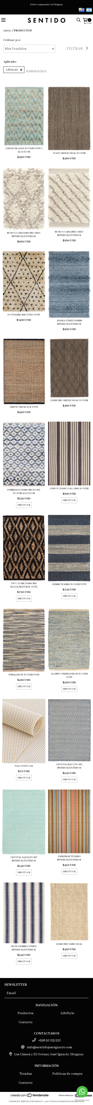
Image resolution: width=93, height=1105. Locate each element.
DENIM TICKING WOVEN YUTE (69, 584)
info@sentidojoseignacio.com (49, 1047)
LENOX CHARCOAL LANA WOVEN (69, 488)
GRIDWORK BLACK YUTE (24, 407)
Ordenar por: (12, 40)
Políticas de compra (67, 1074)
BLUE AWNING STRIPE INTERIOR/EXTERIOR (24, 948)
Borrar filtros (36, 71)
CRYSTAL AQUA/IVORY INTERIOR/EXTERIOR (23, 859)
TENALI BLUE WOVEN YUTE (24, 674)
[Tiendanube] (30, 1097)
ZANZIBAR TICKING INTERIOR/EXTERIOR (69, 858)
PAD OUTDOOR (24, 766)
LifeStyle (67, 1013)
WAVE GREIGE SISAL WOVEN (69, 153)
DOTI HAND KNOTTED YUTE (24, 314)
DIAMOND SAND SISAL (69, 944)
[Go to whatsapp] (82, 1091)
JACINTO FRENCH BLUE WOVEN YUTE (69, 675)
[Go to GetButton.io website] (82, 1100)
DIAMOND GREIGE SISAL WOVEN (69, 400)
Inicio (7, 31)
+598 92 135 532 (49, 1040)
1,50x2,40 (12, 70)
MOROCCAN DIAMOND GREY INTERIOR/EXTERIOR (24, 234)
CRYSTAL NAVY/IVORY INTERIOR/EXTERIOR (69, 766)
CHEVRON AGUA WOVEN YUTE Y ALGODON (24, 150)
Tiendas (25, 1074)
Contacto (26, 1022)
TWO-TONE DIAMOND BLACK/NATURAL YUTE (23, 585)
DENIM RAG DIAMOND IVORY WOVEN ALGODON (23, 491)
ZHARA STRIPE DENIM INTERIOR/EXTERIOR (69, 322)
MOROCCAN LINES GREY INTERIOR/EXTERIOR (69, 233)
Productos (25, 1013)
